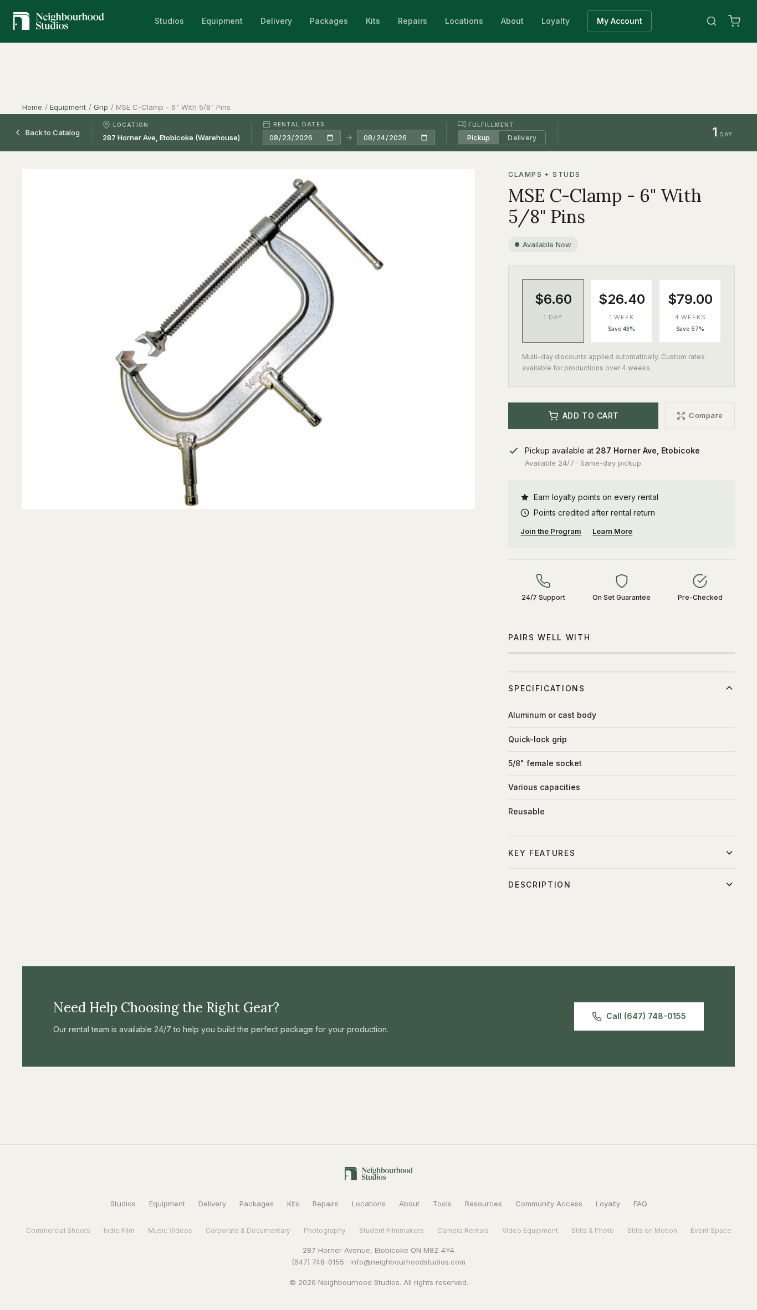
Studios (169, 21)
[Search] (711, 21)
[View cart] (734, 21)
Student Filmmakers (391, 1230)
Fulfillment (491, 124)
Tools (442, 1203)
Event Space (711, 1230)
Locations (464, 21)
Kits (373, 21)
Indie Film (119, 1230)
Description (539, 884)
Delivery (276, 21)
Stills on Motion (652, 1230)
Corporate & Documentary (248, 1230)
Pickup (478, 137)
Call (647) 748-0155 (646, 1016)
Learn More (612, 531)
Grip (101, 107)
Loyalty (555, 21)
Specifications (546, 688)
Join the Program (550, 531)
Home (32, 107)
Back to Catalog (52, 132)
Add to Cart (590, 415)
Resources (483, 1203)
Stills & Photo (592, 1230)
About (512, 21)
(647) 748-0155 (317, 1261)
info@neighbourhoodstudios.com (408, 1261)
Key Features (541, 853)
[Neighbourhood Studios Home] (58, 21)
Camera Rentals (463, 1230)
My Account (619, 21)
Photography (325, 1230)
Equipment (222, 21)
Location (131, 124)
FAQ (640, 1203)
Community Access (548, 1203)
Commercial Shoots (58, 1230)
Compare (706, 415)
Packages (329, 21)
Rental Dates (298, 124)
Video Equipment (530, 1230)
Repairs (412, 21)
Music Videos (170, 1230)
